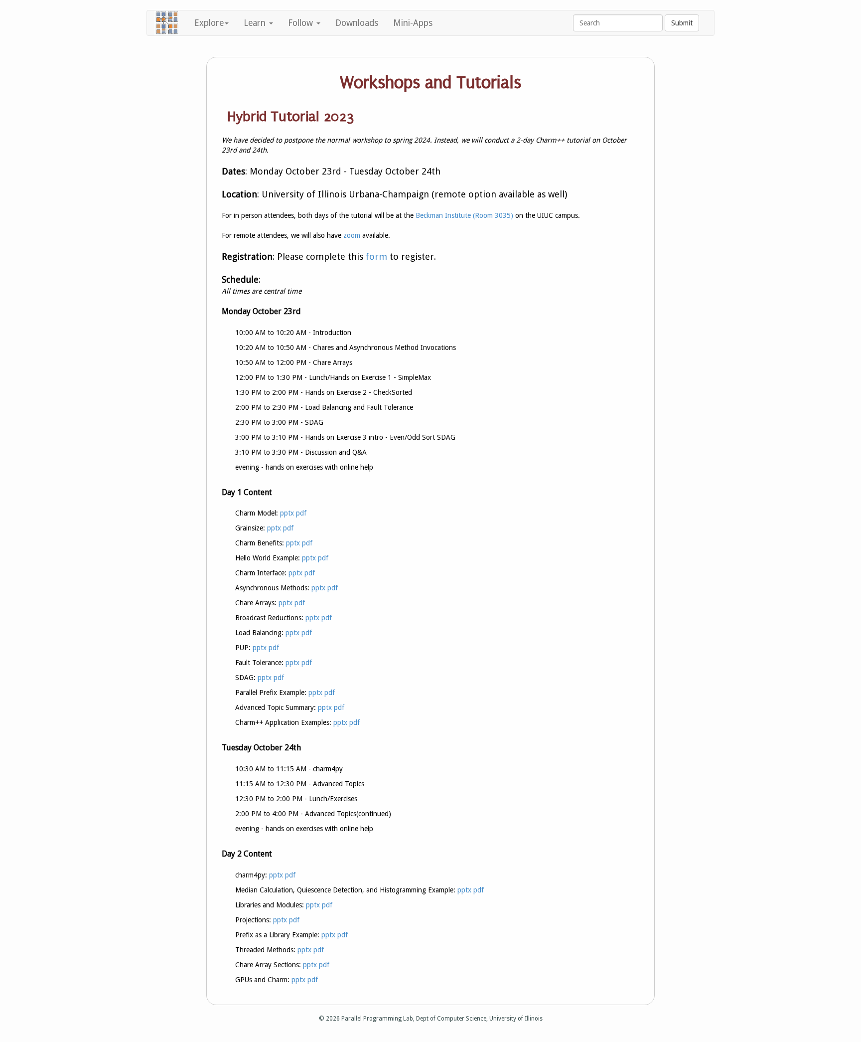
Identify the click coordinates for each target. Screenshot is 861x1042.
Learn (256, 23)
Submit (682, 23)
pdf (301, 513)
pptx (287, 513)
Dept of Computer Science (451, 1018)
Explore (209, 23)
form (376, 256)
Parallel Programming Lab (377, 1018)
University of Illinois (516, 1018)
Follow (301, 23)
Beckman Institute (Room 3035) (464, 215)
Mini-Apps (412, 23)
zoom (351, 235)
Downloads (356, 23)
